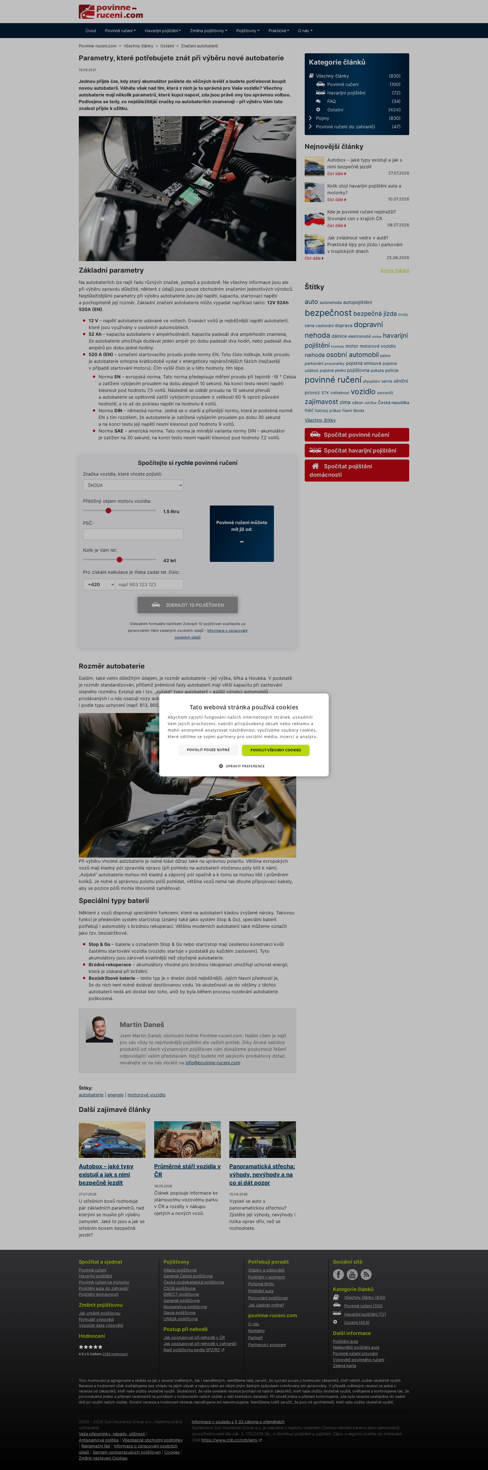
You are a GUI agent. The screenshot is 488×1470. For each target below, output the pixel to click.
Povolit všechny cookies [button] (275, 750)
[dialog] (244, 735)
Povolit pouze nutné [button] (208, 749)
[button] (244, 766)
